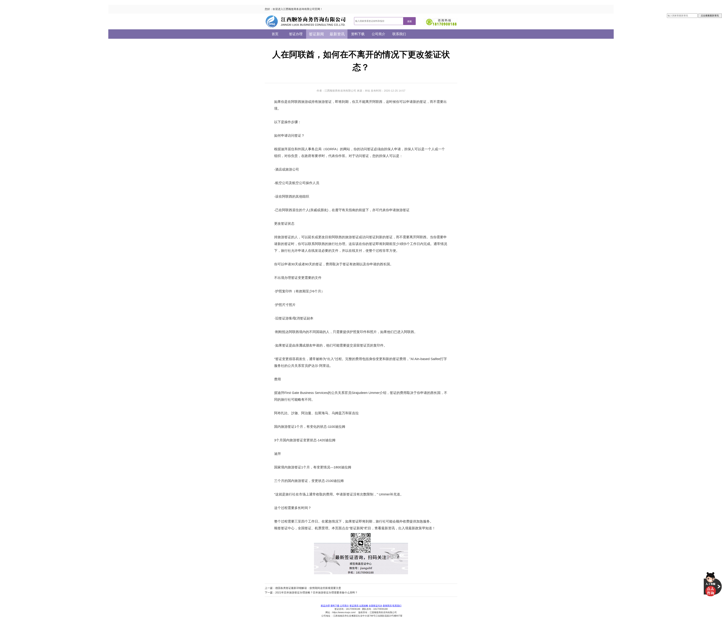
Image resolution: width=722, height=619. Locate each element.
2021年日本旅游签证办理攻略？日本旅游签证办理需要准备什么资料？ (316, 592)
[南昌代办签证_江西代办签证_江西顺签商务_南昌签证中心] (306, 21)
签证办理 (296, 34)
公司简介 (378, 34)
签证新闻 (316, 34)
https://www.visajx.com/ (344, 612)
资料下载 (358, 34)
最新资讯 (337, 34)
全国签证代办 (375, 605)
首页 (275, 34)
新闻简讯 (387, 605)
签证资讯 (354, 605)
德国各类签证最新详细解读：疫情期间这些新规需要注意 (308, 587)
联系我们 (399, 34)
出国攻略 (363, 605)
